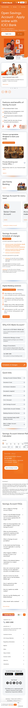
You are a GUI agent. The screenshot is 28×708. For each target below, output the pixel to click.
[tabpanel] (14, 334)
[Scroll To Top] (24, 614)
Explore (4, 173)
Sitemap (8, 698)
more (4, 169)
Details (5, 219)
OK (15, 704)
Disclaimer (9, 700)
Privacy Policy (17, 700)
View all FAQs (6, 606)
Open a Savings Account (11, 467)
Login (22, 2)
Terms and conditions (16, 698)
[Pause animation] (23, 126)
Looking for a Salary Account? (10, 225)
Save (21, 33)
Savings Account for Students (12, 252)
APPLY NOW (6, 316)
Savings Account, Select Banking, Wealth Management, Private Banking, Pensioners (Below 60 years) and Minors (15, 246)
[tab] (10, 57)
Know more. (11, 705)
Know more (22, 30)
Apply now (8, 34)
